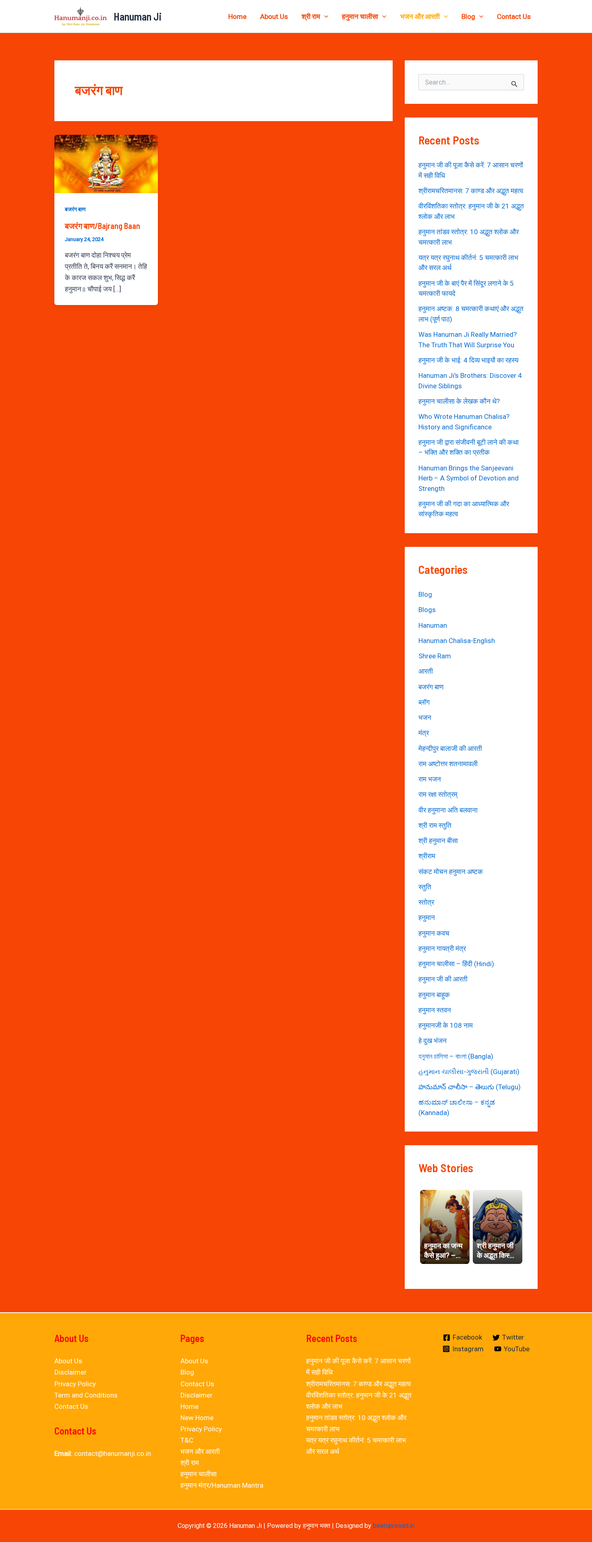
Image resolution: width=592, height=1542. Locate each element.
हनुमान (426, 917)
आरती (425, 671)
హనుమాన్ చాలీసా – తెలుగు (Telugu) (469, 1087)
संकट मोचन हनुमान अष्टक (450, 872)
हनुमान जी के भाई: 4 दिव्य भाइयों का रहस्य (468, 360)
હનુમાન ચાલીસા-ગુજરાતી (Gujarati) (469, 1072)
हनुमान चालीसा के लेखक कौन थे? (459, 401)
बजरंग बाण (75, 209)
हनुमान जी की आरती (443, 979)
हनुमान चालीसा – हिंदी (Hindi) (456, 964)
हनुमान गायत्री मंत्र (442, 948)
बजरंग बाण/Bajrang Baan (102, 226)
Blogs (427, 610)
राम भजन (429, 779)
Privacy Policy (75, 1384)
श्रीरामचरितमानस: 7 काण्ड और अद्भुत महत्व (470, 191)
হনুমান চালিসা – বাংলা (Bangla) (455, 1056)
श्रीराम (426, 856)
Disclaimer (70, 1372)
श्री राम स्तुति (434, 825)
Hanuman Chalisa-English (456, 641)
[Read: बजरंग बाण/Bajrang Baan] (106, 163)
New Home (196, 1418)
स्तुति (424, 887)
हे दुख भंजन (432, 1041)
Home (237, 16)
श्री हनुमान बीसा (438, 841)
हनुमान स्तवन (434, 1010)
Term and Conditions (86, 1395)
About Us (274, 16)
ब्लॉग (424, 702)
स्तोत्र (426, 902)
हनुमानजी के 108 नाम (445, 1025)
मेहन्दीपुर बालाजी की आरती (450, 748)
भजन (424, 717)
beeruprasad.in (393, 1526)
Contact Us (514, 16)
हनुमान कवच (433, 933)
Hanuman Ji (137, 16)
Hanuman (432, 625)
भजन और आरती (420, 16)
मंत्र (423, 733)
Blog (468, 16)
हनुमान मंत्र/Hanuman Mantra (221, 1485)
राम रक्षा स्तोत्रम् (437, 794)
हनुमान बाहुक (434, 995)
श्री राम (311, 16)
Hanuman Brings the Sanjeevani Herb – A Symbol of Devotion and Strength (468, 478)
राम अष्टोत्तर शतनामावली (448, 764)
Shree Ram (434, 656)
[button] (324, 16)
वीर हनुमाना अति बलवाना (448, 810)
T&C (186, 1440)
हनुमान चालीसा (360, 16)
